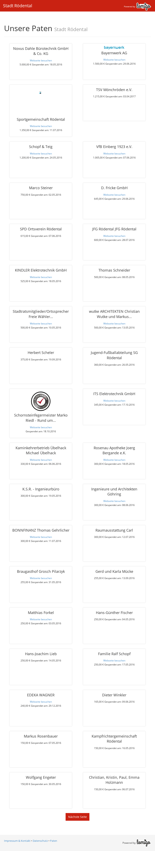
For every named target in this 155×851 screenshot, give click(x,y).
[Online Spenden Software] (143, 843)
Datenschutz (40, 841)
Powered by (130, 6)
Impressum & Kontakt (17, 841)
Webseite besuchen (41, 60)
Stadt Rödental (17, 5)
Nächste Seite (77, 817)
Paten (53, 841)
